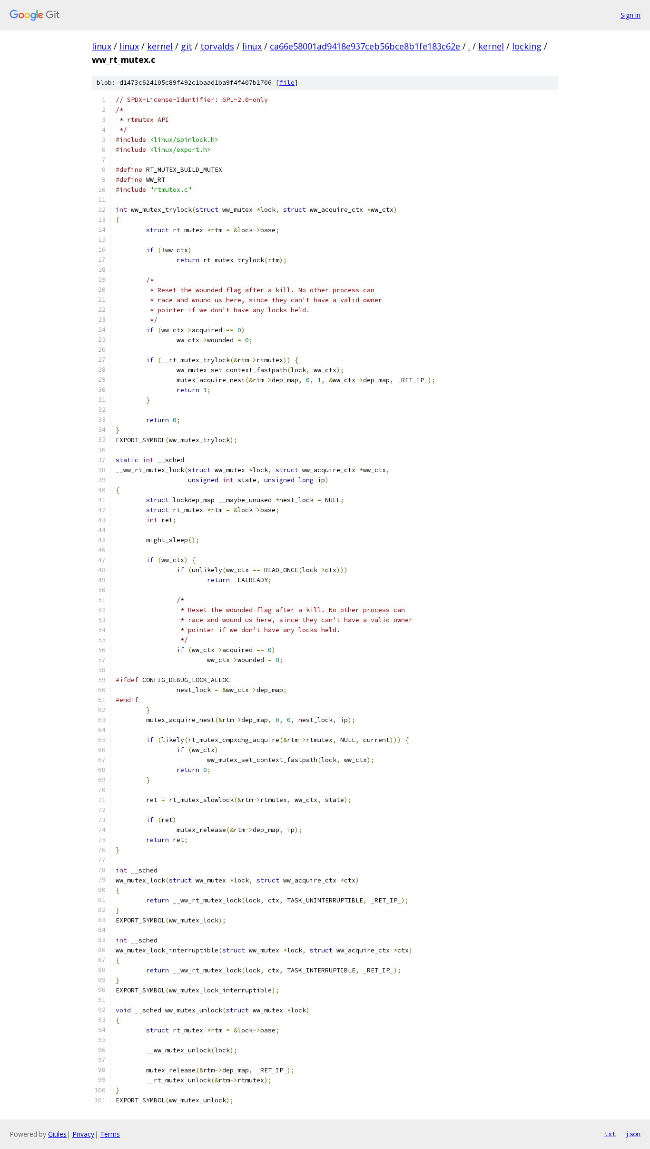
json (632, 1133)
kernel (160, 46)
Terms (110, 1134)
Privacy (83, 1134)
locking (527, 46)
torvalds (217, 46)
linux (101, 46)
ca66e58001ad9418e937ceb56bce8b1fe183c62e (365, 46)
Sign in (630, 15)
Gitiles (57, 1134)
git (186, 46)
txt (610, 1133)
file (287, 83)
